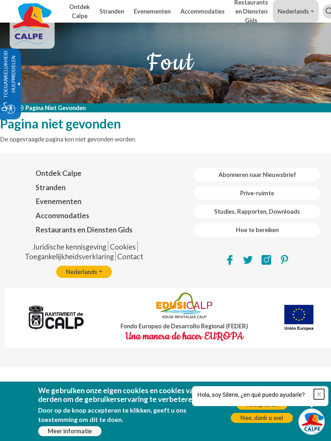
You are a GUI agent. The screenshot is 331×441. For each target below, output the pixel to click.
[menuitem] (84, 173)
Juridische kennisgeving (69, 246)
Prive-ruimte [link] (257, 193)
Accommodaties (62, 215)
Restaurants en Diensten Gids (84, 229)
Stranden (51, 187)
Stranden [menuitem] (112, 11)
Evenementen (58, 201)
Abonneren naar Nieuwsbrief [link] (257, 174)
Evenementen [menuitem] (152, 11)
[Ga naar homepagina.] (32, 11)
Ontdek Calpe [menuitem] (79, 11)
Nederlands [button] (293, 11)
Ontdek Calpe (58, 173)
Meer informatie (70, 431)
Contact (130, 256)
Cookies (123, 246)
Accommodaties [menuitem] (202, 11)
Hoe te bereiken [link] (257, 229)
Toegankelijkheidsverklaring (69, 256)
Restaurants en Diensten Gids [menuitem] (251, 11)
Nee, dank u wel (261, 417)
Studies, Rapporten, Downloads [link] (257, 211)
